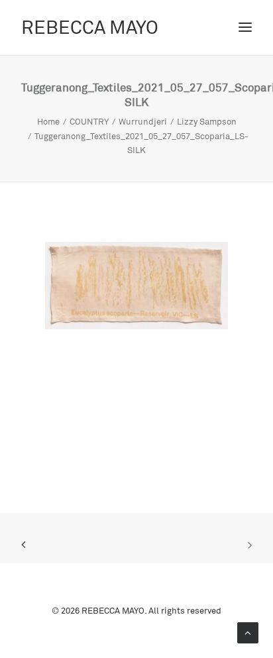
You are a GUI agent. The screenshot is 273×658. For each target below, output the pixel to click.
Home (48, 121)
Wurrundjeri (143, 121)
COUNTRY (89, 121)
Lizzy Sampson (207, 121)
